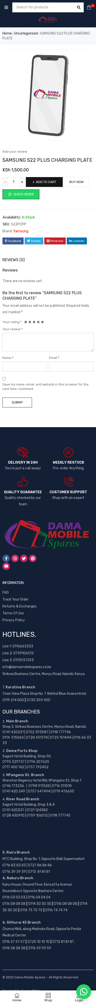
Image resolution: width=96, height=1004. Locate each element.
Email (54, 358)
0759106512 (23, 653)
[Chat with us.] (83, 991)
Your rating (12, 322)
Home (7, 33)
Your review (12, 329)
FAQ (5, 592)
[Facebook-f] (6, 558)
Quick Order (23, 194)
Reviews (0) (13, 259)
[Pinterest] (32, 558)
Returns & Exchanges (19, 606)
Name (8, 358)
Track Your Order (15, 599)
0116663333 (23, 646)
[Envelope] (6, 566)
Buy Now (76, 182)
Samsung (20, 231)
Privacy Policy (13, 620)
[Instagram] (15, 558)
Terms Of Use (13, 613)
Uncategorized (26, 33)
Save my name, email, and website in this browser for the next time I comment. (45, 387)
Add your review (14, 151)
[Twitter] (24, 558)
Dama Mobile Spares (30, 977)
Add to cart (46, 182)
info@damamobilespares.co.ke (26, 667)
